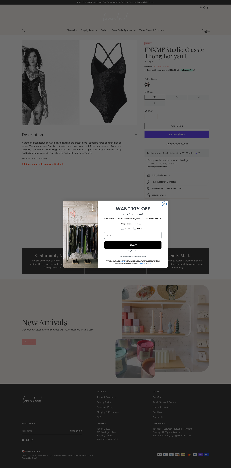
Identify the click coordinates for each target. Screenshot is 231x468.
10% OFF (133, 244)
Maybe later (133, 251)
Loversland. (123, 262)
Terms (149, 263)
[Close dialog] (164, 204)
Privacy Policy (142, 263)
